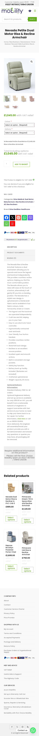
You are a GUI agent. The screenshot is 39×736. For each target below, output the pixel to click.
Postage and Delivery (12, 642)
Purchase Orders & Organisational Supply (17, 651)
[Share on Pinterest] (18, 217)
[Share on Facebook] (6, 217)
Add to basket (21, 164)
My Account (8, 629)
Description (12, 247)
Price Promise (9, 618)
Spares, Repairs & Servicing (14, 703)
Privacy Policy (9, 613)
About (6, 600)
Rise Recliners (14, 42)
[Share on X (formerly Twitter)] (12, 217)
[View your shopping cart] (30, 11)
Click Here (21, 419)
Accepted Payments (12, 638)
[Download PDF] (12, 223)
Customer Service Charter (14, 609)
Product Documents (15, 252)
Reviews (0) (11, 258)
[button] (32, 62)
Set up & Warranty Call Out (14, 694)
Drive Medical (19, 199)
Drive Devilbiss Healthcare (19, 209)
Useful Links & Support (12, 674)
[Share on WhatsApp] (24, 217)
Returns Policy (9, 646)
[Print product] (6, 223)
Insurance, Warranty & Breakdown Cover (17, 708)
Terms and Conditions (12, 633)
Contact (7, 605)
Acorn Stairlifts (10, 690)
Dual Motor (29, 199)
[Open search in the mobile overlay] (19, 19)
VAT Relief (8, 670)
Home (6, 42)
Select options (11, 518)
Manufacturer (25, 42)
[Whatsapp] (33, 730)
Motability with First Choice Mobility (18, 713)
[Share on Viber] (30, 217)
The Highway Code (11, 678)
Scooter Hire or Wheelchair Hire (16, 698)
